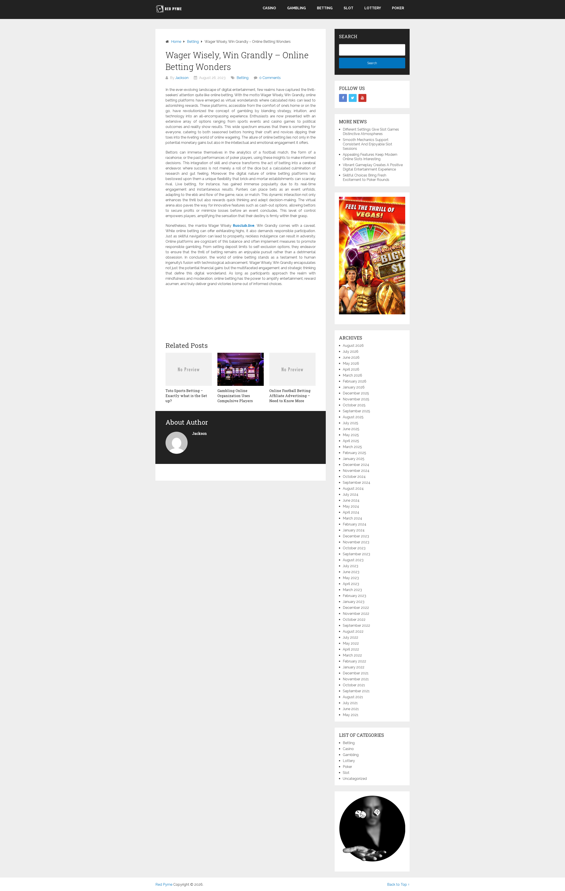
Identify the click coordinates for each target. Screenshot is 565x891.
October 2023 (354, 548)
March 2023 (352, 590)
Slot (348, 8)
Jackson (181, 78)
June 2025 (351, 429)
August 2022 (353, 631)
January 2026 (354, 387)
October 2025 (354, 405)
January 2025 (353, 459)
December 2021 (356, 673)
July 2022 (350, 637)
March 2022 (352, 655)
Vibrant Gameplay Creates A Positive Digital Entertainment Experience (373, 167)
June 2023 (351, 572)
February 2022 (354, 661)
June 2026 (351, 357)
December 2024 (356, 465)
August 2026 (353, 345)
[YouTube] (362, 98)
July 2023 (350, 566)
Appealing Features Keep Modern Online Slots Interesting (370, 156)
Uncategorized (355, 779)
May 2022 (351, 643)
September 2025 (356, 411)
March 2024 (352, 518)
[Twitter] (353, 98)
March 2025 (352, 447)
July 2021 (350, 703)
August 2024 (353, 488)
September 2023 (356, 554)
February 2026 (354, 381)
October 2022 (354, 619)
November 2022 (356, 614)
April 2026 (351, 369)
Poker (398, 8)
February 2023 (354, 596)
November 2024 (356, 471)
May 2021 (350, 715)
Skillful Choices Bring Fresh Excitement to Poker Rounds (366, 177)
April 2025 (351, 441)
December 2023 (356, 536)
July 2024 (350, 494)
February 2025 (354, 453)
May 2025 (351, 435)
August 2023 (353, 560)
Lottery (372, 8)
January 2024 (354, 530)
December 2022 (356, 608)
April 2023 (351, 584)
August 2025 (353, 417)
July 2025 (350, 423)
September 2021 (356, 691)
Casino (269, 8)
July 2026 (350, 351)
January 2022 (353, 667)
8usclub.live (243, 225)
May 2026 (351, 363)
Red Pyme (163, 884)
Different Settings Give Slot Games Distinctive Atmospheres (371, 131)
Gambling (296, 8)
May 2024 (351, 506)
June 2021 (351, 709)
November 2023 (356, 542)
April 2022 (351, 649)
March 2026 (352, 375)
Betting (325, 8)
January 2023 (353, 602)
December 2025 (356, 393)
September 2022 (356, 625)
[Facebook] (343, 98)
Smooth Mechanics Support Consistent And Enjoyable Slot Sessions (367, 144)
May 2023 (351, 578)
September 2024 (356, 482)
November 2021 (356, 679)
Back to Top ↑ (398, 884)
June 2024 (351, 500)
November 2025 (356, 399)
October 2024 (354, 477)
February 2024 (354, 524)
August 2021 (353, 697)
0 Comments (270, 78)
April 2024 (351, 512)
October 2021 (354, 685)
